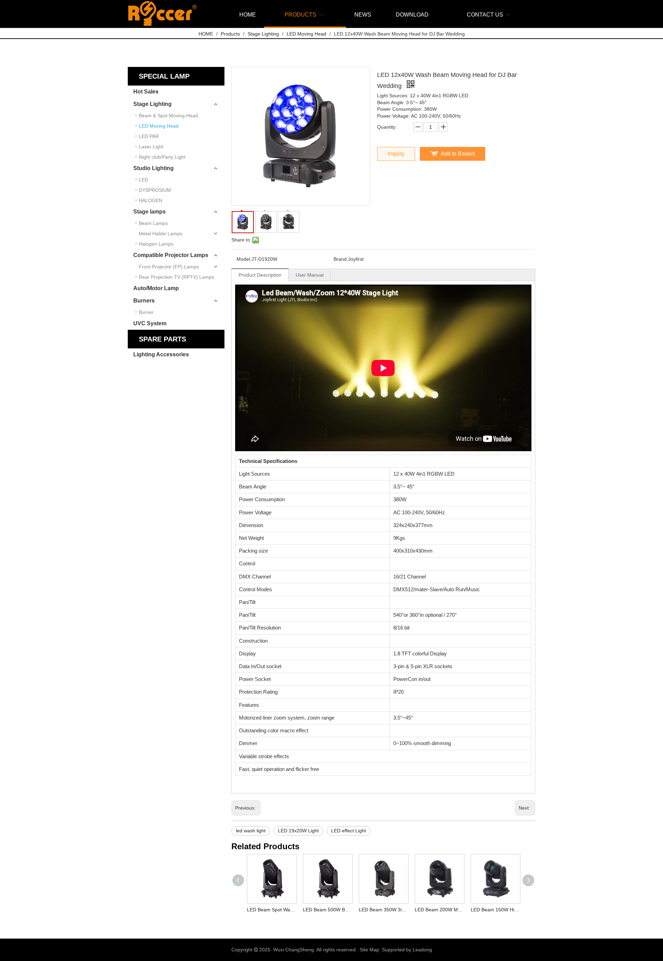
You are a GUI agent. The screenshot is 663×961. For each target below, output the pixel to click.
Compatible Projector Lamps (170, 255)
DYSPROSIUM (155, 190)
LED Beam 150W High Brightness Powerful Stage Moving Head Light (495, 909)
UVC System (149, 323)
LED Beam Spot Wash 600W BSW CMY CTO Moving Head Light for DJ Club (271, 909)
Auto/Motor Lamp (156, 288)
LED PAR (149, 136)
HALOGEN (150, 200)
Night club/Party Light (162, 157)
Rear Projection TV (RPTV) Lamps (176, 277)
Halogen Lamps (156, 244)
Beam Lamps (153, 223)
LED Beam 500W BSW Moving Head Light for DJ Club (327, 909)
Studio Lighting (153, 168)
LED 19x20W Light (298, 830)
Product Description (260, 275)
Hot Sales (145, 92)
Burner (146, 312)
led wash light (251, 830)
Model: (244, 259)
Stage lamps (149, 212)
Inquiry (396, 154)
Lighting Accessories (161, 354)
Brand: (341, 259)
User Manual (310, 275)
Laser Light (151, 146)
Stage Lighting (152, 104)
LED (143, 179)
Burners (144, 301)
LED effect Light (348, 830)
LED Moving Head (159, 126)
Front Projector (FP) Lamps (169, 266)
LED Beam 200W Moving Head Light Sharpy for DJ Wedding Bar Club (439, 909)
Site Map (369, 949)
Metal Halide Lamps (160, 233)
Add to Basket (458, 154)
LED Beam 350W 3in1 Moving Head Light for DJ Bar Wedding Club (383, 909)
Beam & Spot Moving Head (168, 115)
